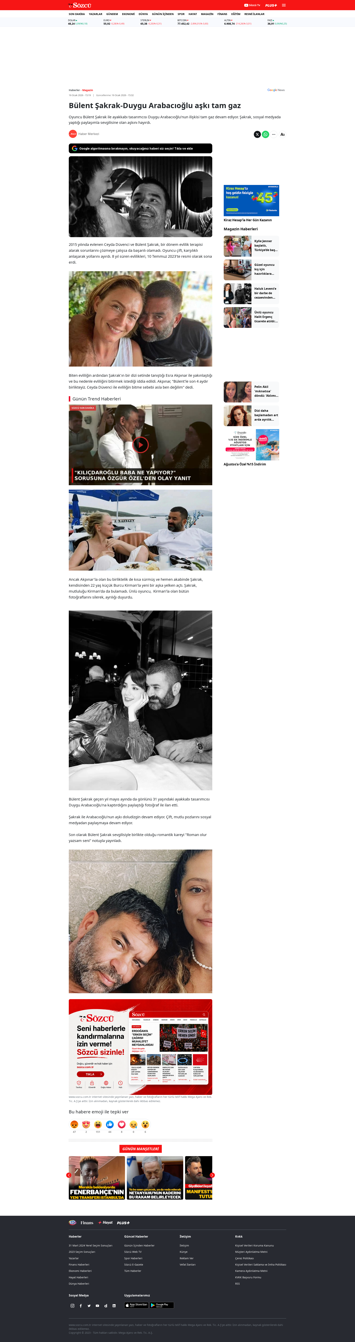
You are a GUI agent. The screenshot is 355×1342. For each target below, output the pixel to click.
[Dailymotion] (105, 1305)
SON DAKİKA (77, 14)
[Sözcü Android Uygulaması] (161, 1305)
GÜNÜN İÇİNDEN (163, 14)
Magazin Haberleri (241, 228)
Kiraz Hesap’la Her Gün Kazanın (248, 220)
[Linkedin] (114, 1305)
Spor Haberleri (133, 1258)
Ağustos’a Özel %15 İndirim (245, 464)
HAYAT (193, 14)
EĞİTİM (235, 14)
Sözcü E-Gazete (133, 1264)
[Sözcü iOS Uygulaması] (136, 1305)
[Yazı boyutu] (282, 134)
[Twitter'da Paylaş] (257, 134)
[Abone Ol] (276, 89)
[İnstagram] (72, 1305)
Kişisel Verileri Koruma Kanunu (254, 1245)
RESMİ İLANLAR (254, 14)
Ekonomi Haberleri (80, 1271)
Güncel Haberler (136, 1236)
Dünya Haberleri (79, 1283)
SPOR (181, 14)
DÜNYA (143, 14)
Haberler (75, 1236)
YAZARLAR (95, 14)
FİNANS (222, 14)
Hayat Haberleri (78, 1277)
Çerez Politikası (244, 1258)
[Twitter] (89, 1305)
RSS (237, 1283)
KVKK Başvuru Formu (248, 1277)
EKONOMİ (128, 14)
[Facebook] (80, 1305)
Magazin (87, 90)
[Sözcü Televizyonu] (72, 1222)
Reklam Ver (187, 1258)
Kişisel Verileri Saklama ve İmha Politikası (260, 1264)
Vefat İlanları (188, 1264)
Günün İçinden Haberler (139, 1245)
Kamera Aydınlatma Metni (251, 1271)
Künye (183, 1252)
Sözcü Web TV (132, 1252)
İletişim (184, 1245)
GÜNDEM (112, 14)
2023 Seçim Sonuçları (82, 1252)
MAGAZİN (207, 14)
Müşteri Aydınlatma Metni (251, 1252)
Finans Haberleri (79, 1264)
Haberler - (75, 90)
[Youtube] (97, 1305)
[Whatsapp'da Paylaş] (265, 134)
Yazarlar (74, 1258)
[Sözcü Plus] (123, 1222)
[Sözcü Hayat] (105, 1222)
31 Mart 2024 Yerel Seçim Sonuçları (90, 1245)
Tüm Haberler (132, 1271)
